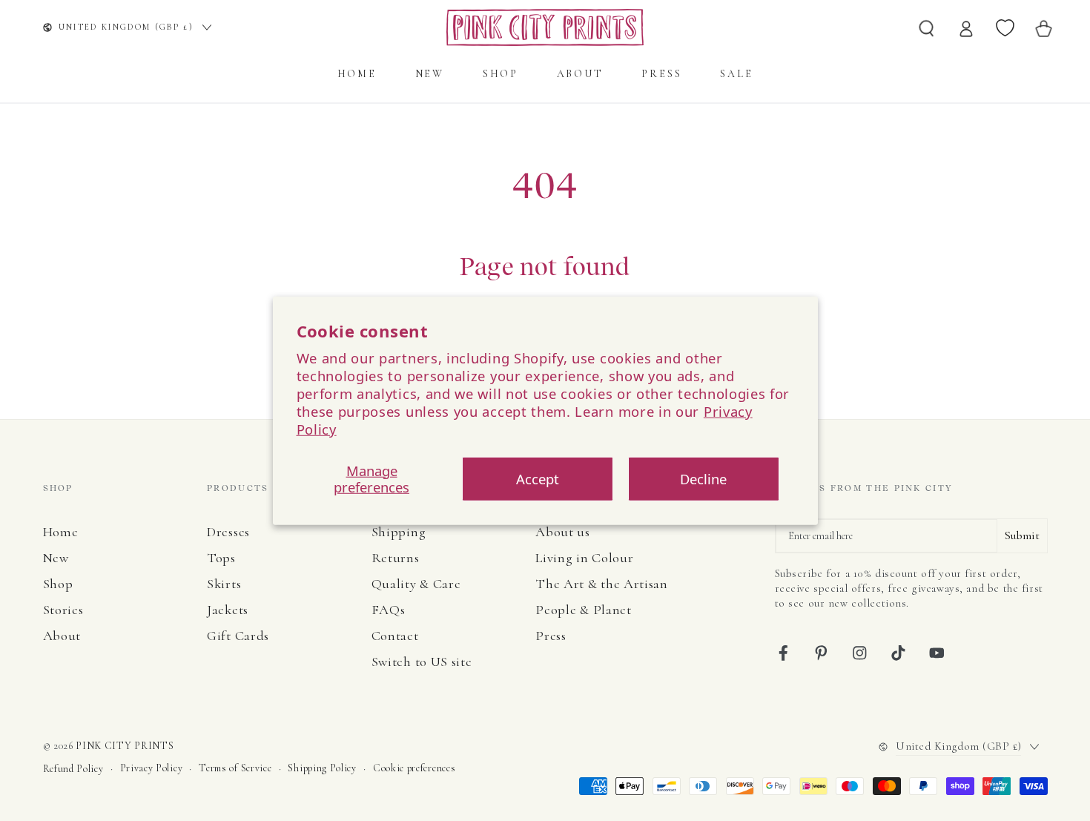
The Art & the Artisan (601, 584)
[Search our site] (927, 27)
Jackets (227, 609)
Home (61, 532)
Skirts (224, 584)
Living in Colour (584, 558)
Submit (1022, 535)
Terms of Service (235, 768)
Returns (395, 558)
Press (550, 635)
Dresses (228, 532)
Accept (537, 478)
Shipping (398, 532)
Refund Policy (73, 768)
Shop (58, 584)
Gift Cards (238, 635)
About (62, 635)
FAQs (388, 609)
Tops (221, 558)
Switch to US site (421, 661)
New (56, 558)
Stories (63, 609)
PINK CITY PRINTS (125, 745)
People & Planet (583, 609)
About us (562, 532)
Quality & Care (416, 584)
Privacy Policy (151, 768)
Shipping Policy (322, 768)
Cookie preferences (414, 768)
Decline (703, 478)
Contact (395, 635)
